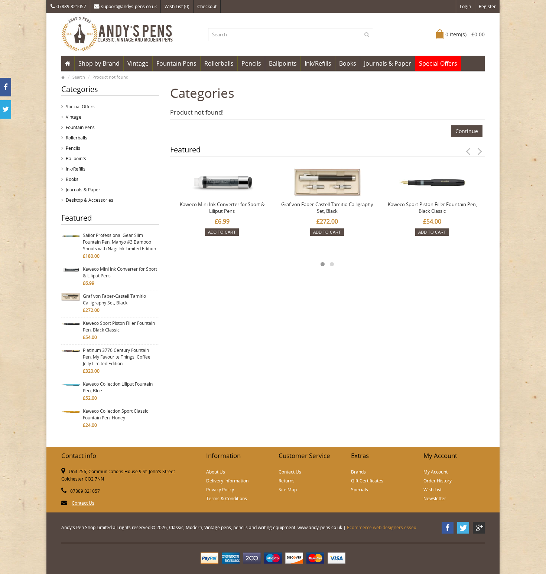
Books (347, 63)
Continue (466, 131)
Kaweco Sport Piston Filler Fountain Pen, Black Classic (119, 326)
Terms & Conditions (226, 498)
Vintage (138, 63)
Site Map (288, 489)
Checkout (207, 6)
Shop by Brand (99, 63)
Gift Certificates (367, 481)
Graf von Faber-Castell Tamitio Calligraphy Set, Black (114, 299)
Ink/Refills (318, 63)
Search (78, 77)
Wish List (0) (177, 6)
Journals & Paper (387, 63)
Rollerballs (219, 63)
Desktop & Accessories (89, 200)
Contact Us (83, 503)
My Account (435, 472)
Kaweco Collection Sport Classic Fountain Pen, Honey (115, 414)
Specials (359, 489)
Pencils (251, 63)
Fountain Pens (176, 63)
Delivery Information (227, 481)
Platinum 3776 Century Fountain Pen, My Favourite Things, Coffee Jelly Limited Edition (116, 357)
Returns (287, 481)
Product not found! (111, 77)
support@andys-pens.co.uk (129, 6)
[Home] (67, 63)
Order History (437, 481)
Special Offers (438, 63)
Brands (358, 472)
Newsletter (434, 498)
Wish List (432, 489)
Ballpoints (283, 63)
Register (487, 6)
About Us (215, 472)
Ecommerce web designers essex (381, 527)
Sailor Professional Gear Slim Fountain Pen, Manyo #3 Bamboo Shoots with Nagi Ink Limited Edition (119, 242)
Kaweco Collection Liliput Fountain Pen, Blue (118, 387)
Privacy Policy (220, 489)
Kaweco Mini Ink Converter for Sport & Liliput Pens (120, 272)
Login (465, 6)
